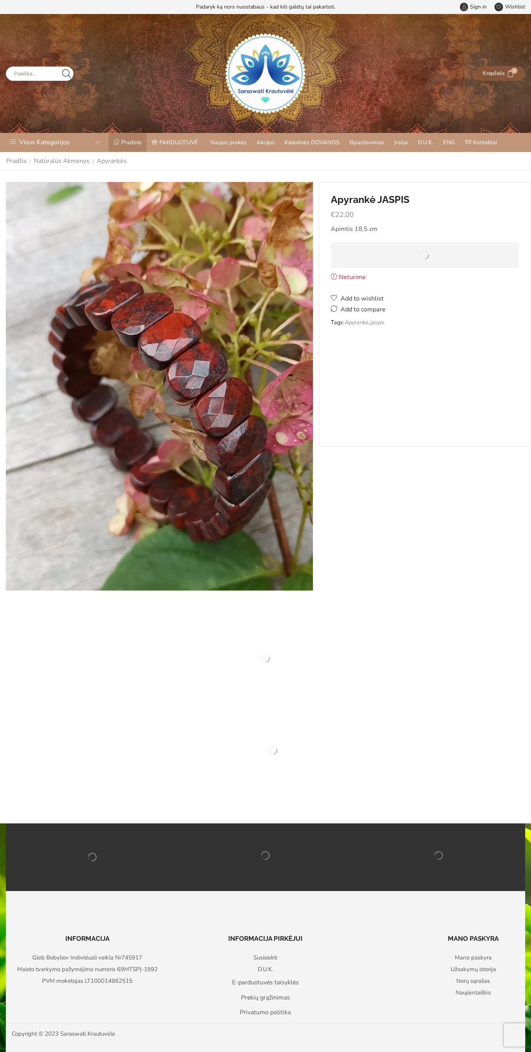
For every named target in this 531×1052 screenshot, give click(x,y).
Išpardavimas (366, 142)
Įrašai (401, 142)
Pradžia (16, 161)
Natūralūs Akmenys (61, 161)
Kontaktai (485, 142)
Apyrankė (357, 322)
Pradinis (131, 142)
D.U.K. (425, 142)
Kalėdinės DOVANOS (312, 142)
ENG (449, 142)
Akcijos (265, 142)
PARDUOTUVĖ (178, 142)
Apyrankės (112, 161)
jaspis (377, 322)
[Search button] (66, 73)
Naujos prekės (228, 142)
